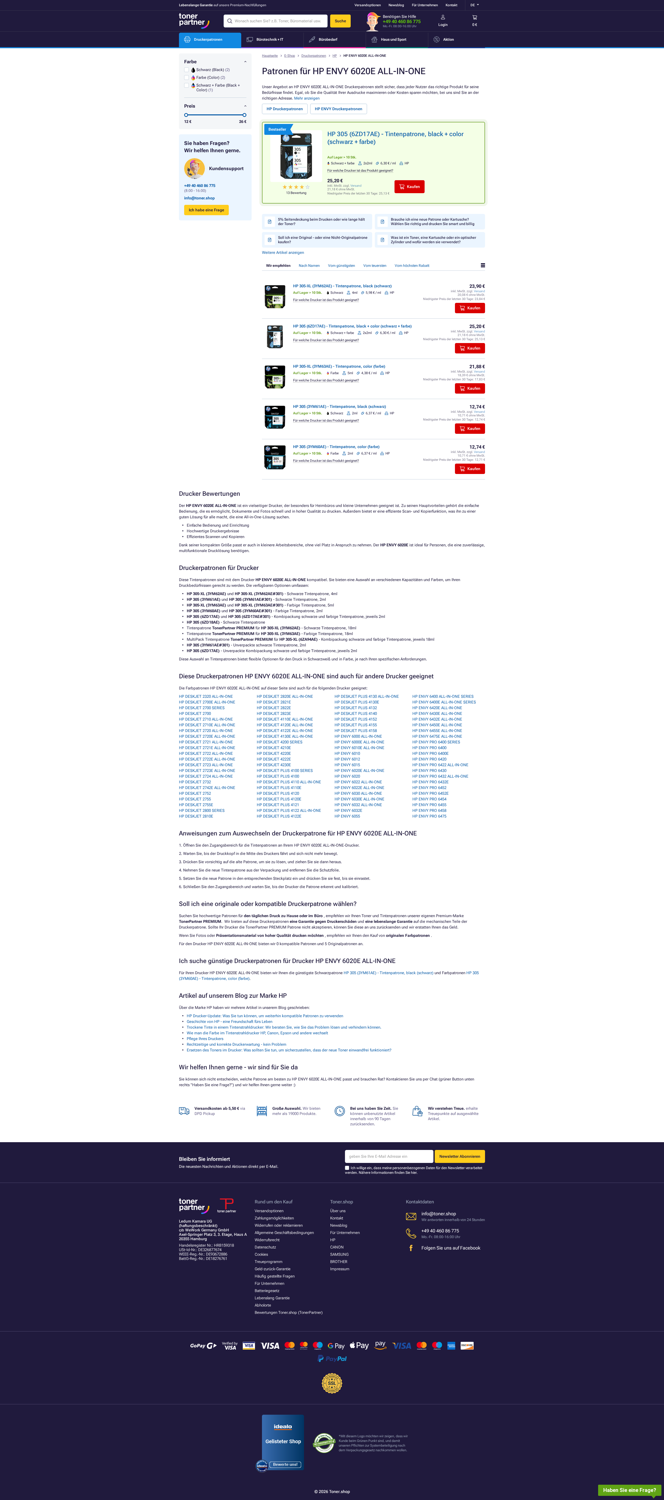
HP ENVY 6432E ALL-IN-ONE (437, 719)
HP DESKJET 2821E (274, 702)
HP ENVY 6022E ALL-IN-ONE (359, 787)
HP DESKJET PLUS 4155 (356, 725)
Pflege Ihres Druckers (205, 1038)
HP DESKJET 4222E (274, 759)
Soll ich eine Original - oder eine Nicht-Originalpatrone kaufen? (323, 239)
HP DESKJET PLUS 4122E (279, 816)
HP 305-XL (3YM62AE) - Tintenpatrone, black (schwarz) (342, 286)
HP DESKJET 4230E (274, 765)
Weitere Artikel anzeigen (283, 252)
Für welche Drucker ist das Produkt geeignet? (360, 170)
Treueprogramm (268, 1261)
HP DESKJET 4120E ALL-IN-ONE (285, 725)
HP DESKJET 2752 (195, 793)
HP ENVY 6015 (347, 765)
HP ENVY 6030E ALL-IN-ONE (359, 799)
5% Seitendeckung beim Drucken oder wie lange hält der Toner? (321, 221)
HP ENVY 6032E (348, 810)
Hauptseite (270, 56)
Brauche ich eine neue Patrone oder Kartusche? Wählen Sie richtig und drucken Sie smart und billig (432, 221)
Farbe (190, 61)
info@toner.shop (199, 198)
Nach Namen (309, 265)
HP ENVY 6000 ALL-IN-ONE (358, 736)
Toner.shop (341, 1201)
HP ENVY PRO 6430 (429, 770)
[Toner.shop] (194, 21)
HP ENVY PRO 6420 (429, 759)
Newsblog (396, 5)
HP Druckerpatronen (285, 109)
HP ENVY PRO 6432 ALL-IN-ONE (440, 776)
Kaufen (413, 186)
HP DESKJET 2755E (196, 805)
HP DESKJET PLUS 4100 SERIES (285, 770)
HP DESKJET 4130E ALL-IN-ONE (285, 736)
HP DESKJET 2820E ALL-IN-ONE (285, 696)
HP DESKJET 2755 (195, 799)
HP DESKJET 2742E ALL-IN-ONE (207, 787)
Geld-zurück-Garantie (272, 1269)
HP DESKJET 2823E (274, 713)
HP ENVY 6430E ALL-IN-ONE (437, 713)
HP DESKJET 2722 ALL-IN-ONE (206, 753)
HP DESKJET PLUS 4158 (356, 730)
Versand (356, 185)
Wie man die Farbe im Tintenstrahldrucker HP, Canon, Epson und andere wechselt (257, 1033)
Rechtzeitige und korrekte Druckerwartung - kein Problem (236, 1044)
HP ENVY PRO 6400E (430, 753)
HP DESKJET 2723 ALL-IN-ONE (206, 765)
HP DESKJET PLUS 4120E (279, 799)
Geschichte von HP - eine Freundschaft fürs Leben (229, 1021)
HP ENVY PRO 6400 (429, 747)
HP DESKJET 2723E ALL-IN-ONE (207, 770)
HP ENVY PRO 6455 (429, 805)
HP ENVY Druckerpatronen (338, 109)
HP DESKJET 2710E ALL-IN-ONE (207, 725)
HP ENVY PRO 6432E (430, 782)
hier (414, 1172)
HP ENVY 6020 (347, 776)
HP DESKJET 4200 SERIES (279, 742)
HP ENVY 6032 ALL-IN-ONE (358, 805)
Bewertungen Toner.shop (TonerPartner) (289, 1312)
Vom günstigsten (341, 265)
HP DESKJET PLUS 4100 (278, 776)
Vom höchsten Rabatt (412, 265)
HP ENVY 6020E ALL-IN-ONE (359, 770)
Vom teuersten (374, 265)
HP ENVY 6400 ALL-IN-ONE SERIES (443, 696)
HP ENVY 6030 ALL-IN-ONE (358, 793)
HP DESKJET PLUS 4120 (278, 793)
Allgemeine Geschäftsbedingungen (284, 1232)
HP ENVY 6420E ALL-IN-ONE (437, 708)
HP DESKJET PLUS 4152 (356, 719)
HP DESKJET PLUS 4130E (357, 702)
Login (443, 25)
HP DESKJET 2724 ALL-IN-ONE (206, 776)
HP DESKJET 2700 (195, 713)
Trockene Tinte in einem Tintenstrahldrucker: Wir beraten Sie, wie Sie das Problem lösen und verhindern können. (284, 1027)
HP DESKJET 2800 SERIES (202, 810)
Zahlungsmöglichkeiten (274, 1218)
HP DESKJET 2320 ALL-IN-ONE (206, 696)
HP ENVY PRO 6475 (429, 816)
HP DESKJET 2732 (195, 782)
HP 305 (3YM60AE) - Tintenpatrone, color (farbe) (336, 446)
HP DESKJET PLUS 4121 (278, 805)
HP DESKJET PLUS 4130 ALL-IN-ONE (367, 696)
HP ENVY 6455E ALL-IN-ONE (437, 730)
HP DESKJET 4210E (274, 747)
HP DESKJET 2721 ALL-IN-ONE (206, 742)
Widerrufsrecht (267, 1240)
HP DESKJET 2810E (196, 816)
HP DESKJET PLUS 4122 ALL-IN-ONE (289, 810)
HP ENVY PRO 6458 (429, 810)
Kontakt (451, 5)
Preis (189, 106)
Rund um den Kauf (273, 1201)
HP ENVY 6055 (347, 816)
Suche (340, 21)
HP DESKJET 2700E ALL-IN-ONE (207, 702)
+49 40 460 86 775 (402, 21)
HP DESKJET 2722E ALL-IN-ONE (207, 759)
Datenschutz (265, 1247)
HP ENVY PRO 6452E (430, 793)
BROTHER (338, 1261)
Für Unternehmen (425, 5)
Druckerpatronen (313, 56)
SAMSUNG (339, 1254)
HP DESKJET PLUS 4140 (356, 713)
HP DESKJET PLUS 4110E (279, 787)
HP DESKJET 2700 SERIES (202, 708)
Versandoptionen (368, 5)
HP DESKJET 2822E (274, 708)
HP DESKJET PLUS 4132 (356, 708)
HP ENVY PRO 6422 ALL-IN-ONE (440, 765)
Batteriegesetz (267, 1290)
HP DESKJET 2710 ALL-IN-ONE (206, 719)
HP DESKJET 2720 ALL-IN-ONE (206, 730)
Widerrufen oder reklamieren (279, 1225)
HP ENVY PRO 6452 (429, 787)
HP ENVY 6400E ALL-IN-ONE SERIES (444, 702)
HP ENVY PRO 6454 (429, 799)
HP (335, 56)
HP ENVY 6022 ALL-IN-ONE (358, 782)
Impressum (339, 1269)
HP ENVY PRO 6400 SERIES (436, 742)
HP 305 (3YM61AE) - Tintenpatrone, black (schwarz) (339, 406)
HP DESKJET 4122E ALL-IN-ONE (285, 730)
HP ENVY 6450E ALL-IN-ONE (437, 725)
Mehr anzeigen (307, 98)
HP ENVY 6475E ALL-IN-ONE (437, 736)
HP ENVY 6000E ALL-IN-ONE (359, 742)
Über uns (337, 1211)
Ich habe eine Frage (206, 210)
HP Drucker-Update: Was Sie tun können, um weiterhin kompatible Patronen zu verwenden (265, 1016)
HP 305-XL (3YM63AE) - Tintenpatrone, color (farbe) (339, 366)
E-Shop (289, 56)
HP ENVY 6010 (347, 753)
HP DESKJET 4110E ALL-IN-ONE (285, 719)
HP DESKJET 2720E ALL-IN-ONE (207, 736)
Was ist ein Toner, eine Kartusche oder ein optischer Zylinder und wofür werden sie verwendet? (433, 239)
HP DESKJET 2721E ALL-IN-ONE (207, 747)
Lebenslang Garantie (272, 1298)
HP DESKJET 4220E (274, 753)
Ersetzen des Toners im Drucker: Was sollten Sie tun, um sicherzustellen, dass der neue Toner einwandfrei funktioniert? (289, 1050)
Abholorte (263, 1305)
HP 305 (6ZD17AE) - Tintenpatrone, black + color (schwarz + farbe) (352, 326)
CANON (337, 1247)
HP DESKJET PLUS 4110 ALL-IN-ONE (289, 782)
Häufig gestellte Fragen (275, 1276)
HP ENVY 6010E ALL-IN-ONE (359, 747)
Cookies (261, 1254)
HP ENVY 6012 (347, 759)
